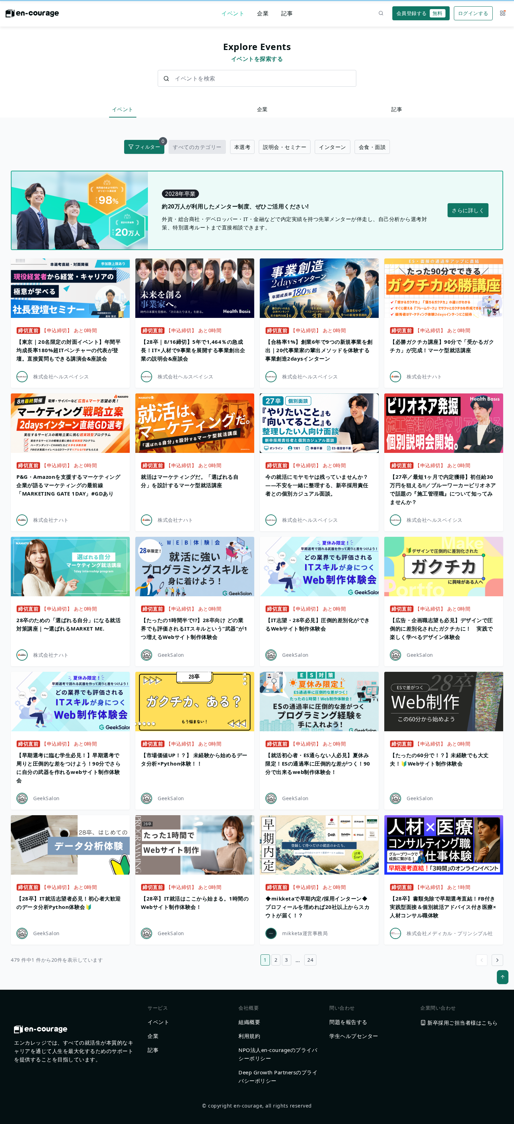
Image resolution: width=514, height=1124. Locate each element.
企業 (263, 13)
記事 (287, 13)
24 (310, 959)
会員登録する (420, 13)
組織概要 (249, 1021)
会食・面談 (372, 146)
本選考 (242, 146)
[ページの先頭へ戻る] (502, 977)
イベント (232, 13)
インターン (332, 146)
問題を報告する (348, 1021)
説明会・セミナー (284, 146)
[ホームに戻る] (32, 15)
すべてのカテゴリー (197, 146)
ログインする (473, 13)
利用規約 (249, 1035)
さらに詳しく (468, 210)
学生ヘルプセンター (353, 1035)
